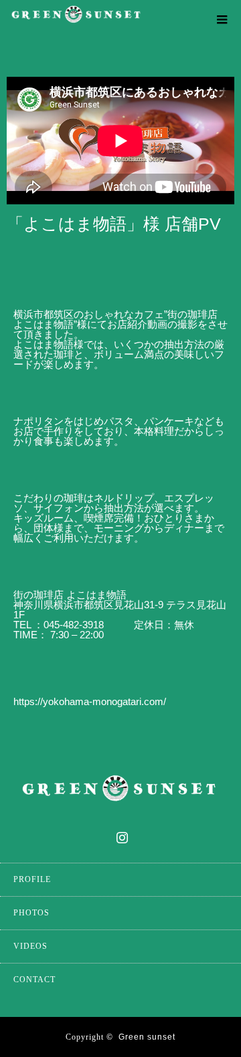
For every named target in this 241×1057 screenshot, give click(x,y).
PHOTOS (31, 912)
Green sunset (146, 1037)
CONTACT (34, 979)
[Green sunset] (100, 20)
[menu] (222, 18)
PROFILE (32, 879)
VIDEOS (30, 946)
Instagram (120, 835)
